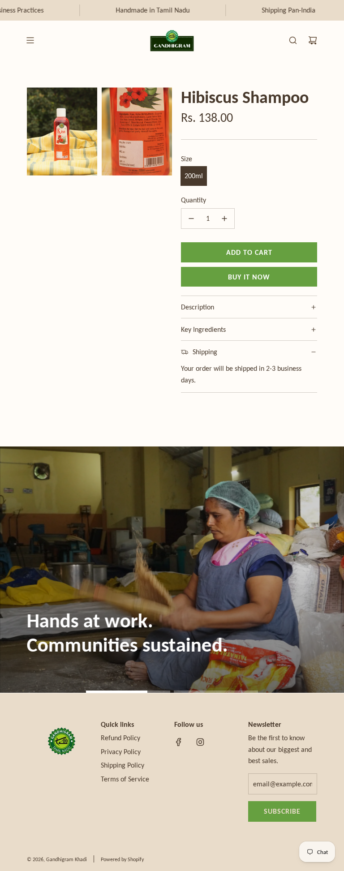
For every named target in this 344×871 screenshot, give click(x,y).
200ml (194, 176)
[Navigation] (30, 40)
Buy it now (249, 277)
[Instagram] (200, 742)
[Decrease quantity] (191, 218)
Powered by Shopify (122, 859)
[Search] (293, 40)
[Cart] (312, 40)
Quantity (193, 200)
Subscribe (282, 811)
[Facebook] (179, 742)
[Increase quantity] (224, 218)
